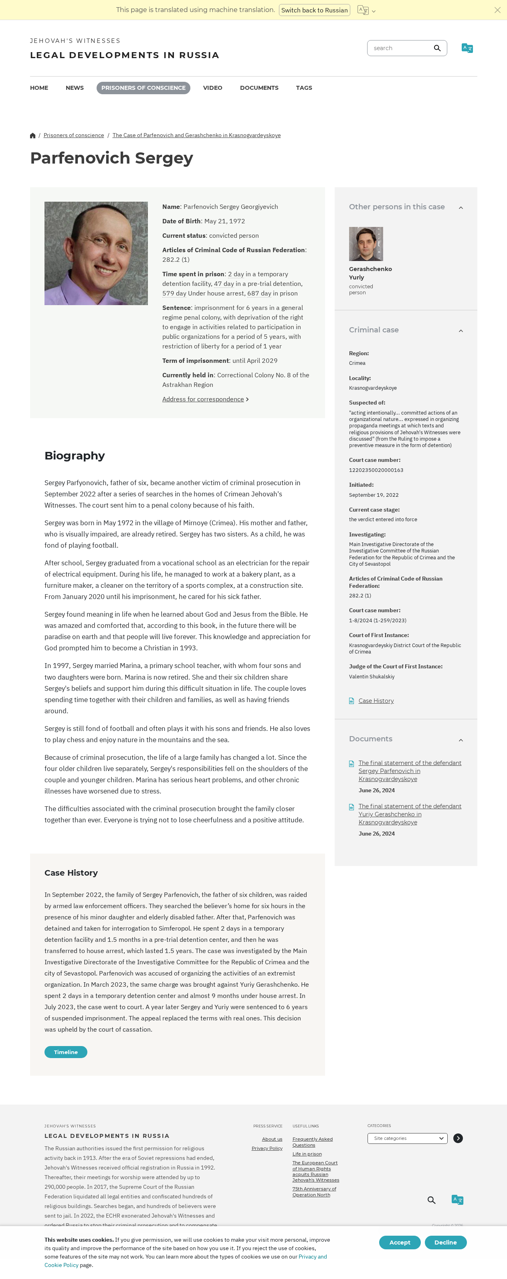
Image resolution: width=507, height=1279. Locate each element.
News (75, 87)
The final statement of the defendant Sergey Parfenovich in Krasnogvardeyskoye (410, 771)
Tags (304, 87)
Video (212, 87)
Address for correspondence (203, 399)
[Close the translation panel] (498, 10)
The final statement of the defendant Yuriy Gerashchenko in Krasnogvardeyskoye (410, 814)
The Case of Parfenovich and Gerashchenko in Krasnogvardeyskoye (197, 135)
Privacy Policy (267, 1148)
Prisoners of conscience (143, 87)
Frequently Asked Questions (313, 1141)
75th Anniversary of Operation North (314, 1191)
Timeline (66, 1052)
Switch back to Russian (314, 10)
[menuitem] (39, 88)
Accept (400, 1242)
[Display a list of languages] (366, 10)
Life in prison (307, 1154)
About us (272, 1139)
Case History (376, 701)
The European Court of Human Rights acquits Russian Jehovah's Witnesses (316, 1171)
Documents (259, 87)
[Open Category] (458, 1138)
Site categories (390, 1138)
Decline (445, 1242)
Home (39, 87)
